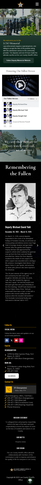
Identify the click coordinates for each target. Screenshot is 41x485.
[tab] (20, 104)
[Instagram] (21, 340)
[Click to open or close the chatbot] (30, 481)
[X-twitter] (11, 340)
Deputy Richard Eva (20, 104)
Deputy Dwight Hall (20, 116)
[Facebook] (7, 340)
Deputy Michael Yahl (20, 110)
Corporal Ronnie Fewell (21, 122)
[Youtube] (16, 340)
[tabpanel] (20, 85)
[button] (37, 4)
